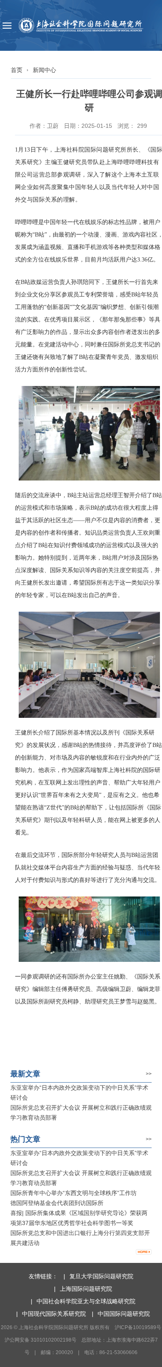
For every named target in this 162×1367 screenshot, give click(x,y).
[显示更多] (144, 1252)
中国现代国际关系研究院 (54, 1313)
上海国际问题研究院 (86, 1288)
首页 (16, 70)
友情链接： (43, 1276)
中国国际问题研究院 (124, 1313)
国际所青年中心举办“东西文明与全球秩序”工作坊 (73, 1193)
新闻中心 (44, 70)
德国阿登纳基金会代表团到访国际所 (56, 1203)
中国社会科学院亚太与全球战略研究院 (86, 1301)
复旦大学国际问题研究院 (101, 1276)
